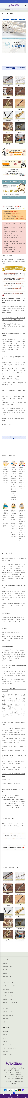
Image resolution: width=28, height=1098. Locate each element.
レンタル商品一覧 (7, 989)
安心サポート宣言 (7, 1054)
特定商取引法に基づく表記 (9, 1048)
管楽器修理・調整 (7, 966)
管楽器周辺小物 (7, 976)
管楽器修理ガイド (7, 1018)
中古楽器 (5, 969)
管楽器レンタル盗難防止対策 (10, 1002)
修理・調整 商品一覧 (8, 1015)
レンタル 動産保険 (8, 992)
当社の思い (5, 1031)
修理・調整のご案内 (8, 1012)
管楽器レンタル (7, 963)
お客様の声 (5, 1022)
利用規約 (5, 1034)
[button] (2, 5)
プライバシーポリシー (8, 1044)
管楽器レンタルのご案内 (9, 986)
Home (2, 9)
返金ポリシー (6, 1041)
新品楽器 (5, 973)
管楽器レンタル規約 (8, 996)
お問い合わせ (6, 1051)
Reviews (2, 918)
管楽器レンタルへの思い (9, 999)
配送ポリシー (6, 1038)
